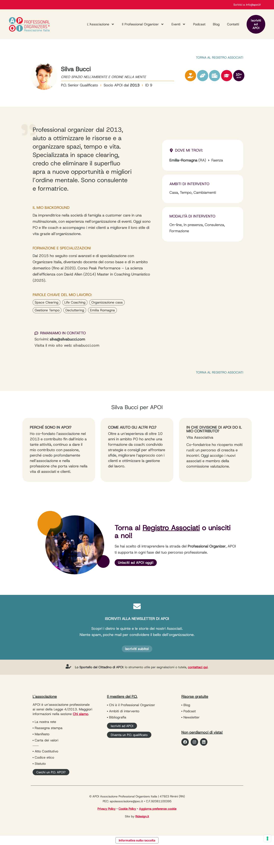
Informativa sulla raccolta (137, 840)
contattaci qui (198, 667)
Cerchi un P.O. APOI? (51, 772)
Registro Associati (171, 527)
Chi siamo (80, 714)
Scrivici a (246, 5)
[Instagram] (194, 742)
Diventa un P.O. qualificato (129, 735)
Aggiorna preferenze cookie (158, 809)
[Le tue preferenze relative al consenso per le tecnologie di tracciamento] (267, 838)
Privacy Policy (106, 809)
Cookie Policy (127, 809)
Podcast (199, 24)
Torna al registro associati (219, 57)
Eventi (175, 24)
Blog (216, 24)
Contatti (233, 24)
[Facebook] (185, 742)
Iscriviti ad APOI (256, 24)
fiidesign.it (142, 816)
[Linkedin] (203, 742)
